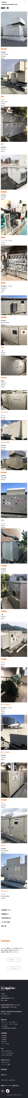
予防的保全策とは (6, 918)
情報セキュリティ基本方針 (10, 1085)
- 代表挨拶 (4, 1037)
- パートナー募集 (5, 1064)
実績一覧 (3, 926)
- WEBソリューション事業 (8, 1022)
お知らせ (4, 1075)
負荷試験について (6, 910)
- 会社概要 (4, 1035)
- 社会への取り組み (6, 1051)
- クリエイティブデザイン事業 (9, 1024)
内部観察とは (5, 914)
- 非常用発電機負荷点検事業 (8, 1028)
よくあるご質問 (5, 922)
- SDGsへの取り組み (6, 1055)
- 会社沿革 (4, 1041)
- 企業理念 (4, 1039)
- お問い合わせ (5, 1062)
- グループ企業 (5, 1043)
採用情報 (4, 1069)
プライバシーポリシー (8, 1080)
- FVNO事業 (4, 1026)
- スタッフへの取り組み (7, 1053)
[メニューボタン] (25, 2)
